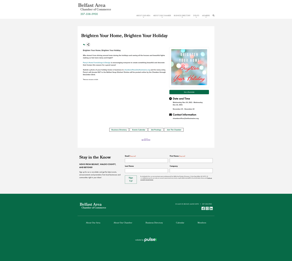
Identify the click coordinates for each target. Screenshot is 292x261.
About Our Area (93, 223)
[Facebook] (203, 208)
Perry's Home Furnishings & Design (97, 62)
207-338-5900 (89, 14)
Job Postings (156, 130)
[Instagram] (207, 208)
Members (202, 223)
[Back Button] (84, 45)
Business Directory (119, 130)
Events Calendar (138, 130)
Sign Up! (131, 179)
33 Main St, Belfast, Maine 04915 (187, 204)
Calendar (180, 223)
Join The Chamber (174, 130)
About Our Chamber (123, 223)
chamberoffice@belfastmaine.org (137, 70)
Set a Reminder (189, 92)
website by (139, 239)
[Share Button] (88, 44)
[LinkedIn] (211, 208)
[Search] (213, 15)
